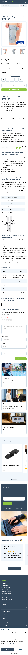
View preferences (14, 653)
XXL (21, 79)
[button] (2, 461)
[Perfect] (11, 320)
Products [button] (3, 604)
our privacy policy (11, 643)
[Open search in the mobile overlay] (10, 5)
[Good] (9, 320)
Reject (20, 649)
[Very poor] (2, 320)
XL (3, 79)
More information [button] (6, 614)
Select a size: (10, 76)
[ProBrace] (7, 1)
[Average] (7, 320)
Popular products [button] (5, 611)
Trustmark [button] (4, 625)
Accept (7, 649)
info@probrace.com (6, 591)
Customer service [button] (5, 607)
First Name (4, 343)
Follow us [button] (3, 618)
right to (14, 9)
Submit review (21, 359)
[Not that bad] (5, 320)
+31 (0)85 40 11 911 (6, 593)
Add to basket (15, 89)
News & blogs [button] (4, 622)
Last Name (3, 350)
